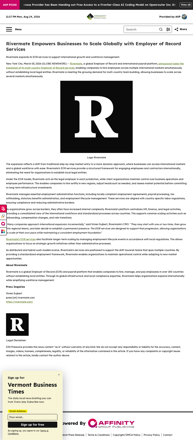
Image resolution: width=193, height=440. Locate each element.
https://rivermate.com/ (19, 301)
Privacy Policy (152, 434)
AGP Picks (10, 4)
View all (185, 4)
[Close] (58, 374)
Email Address (17, 411)
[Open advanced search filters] (168, 29)
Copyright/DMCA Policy (126, 434)
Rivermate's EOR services (21, 239)
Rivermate (76, 63)
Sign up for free (32, 424)
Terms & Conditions (99, 434)
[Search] (161, 29)
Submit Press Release (72, 434)
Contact (167, 434)
